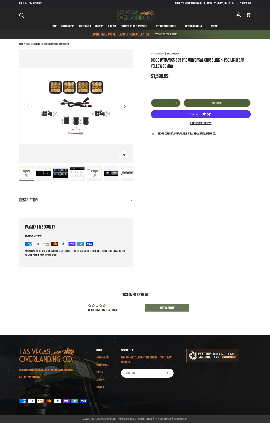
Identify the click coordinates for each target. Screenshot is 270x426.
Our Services (85, 26)
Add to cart (217, 102)
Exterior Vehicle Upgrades (134, 26)
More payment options (200, 123)
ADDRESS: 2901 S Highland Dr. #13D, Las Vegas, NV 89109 (204, 3)
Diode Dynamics (157, 53)
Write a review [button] (167, 308)
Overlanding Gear (193, 26)
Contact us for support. (166, 34)
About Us (99, 26)
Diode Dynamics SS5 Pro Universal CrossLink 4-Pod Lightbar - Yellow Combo (48, 44)
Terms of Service (163, 419)
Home (54, 26)
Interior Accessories (166, 26)
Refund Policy (180, 419)
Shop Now (245, 3)
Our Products (67, 26)
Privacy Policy (145, 419)
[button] (248, 15)
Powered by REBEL (127, 419)
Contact (214, 26)
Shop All (112, 26)
